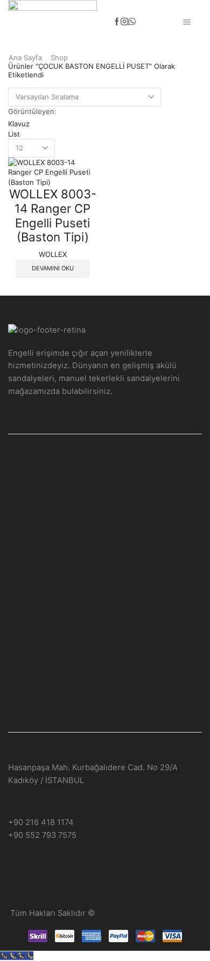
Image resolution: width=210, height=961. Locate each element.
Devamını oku (53, 268)
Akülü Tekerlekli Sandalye (105, 514)
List (14, 134)
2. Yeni (105, 615)
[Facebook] (117, 22)
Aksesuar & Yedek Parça (105, 653)
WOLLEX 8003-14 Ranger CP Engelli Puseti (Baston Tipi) (52, 215)
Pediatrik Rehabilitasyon (105, 532)
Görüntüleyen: (32, 111)
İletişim (105, 690)
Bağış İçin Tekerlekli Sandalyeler (105, 469)
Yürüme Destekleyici (105, 597)
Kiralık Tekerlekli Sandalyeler (105, 634)
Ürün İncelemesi (105, 671)
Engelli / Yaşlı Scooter (105, 578)
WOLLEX (53, 254)
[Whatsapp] (132, 22)
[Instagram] (124, 22)
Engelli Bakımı (105, 556)
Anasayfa (105, 450)
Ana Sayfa (25, 57)
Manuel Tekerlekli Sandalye (105, 491)
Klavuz (19, 123)
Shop (59, 57)
